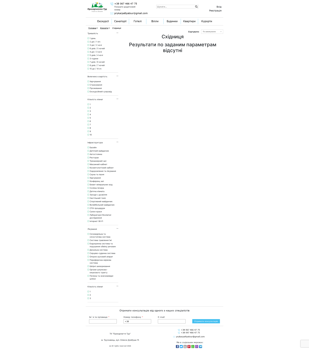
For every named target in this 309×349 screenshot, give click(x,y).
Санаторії (120, 21)
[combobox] (212, 32)
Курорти (206, 21)
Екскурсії (103, 21)
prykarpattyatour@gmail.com (127, 13)
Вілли (154, 21)
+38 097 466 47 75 (190, 332)
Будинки (172, 21)
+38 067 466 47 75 (125, 3)
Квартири (189, 21)
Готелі (138, 21)
